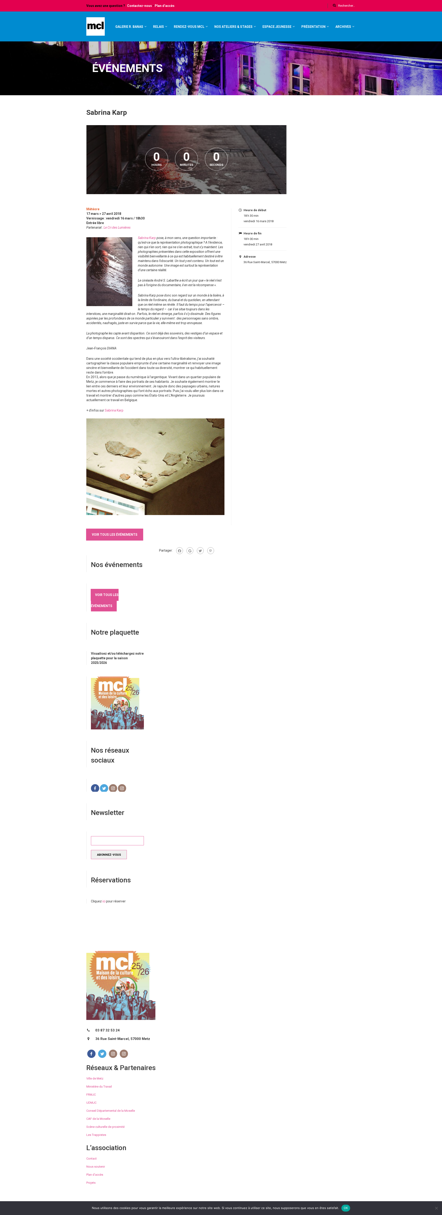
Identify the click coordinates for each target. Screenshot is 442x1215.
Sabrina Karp (147, 238)
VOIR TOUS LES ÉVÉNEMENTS (114, 534)
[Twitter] (200, 550)
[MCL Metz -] (95, 28)
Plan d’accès (164, 6)
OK (346, 1208)
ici (103, 901)
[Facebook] (179, 550)
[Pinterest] (210, 550)
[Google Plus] (189, 550)
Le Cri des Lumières (117, 227)
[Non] (436, 1208)
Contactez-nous (139, 6)
